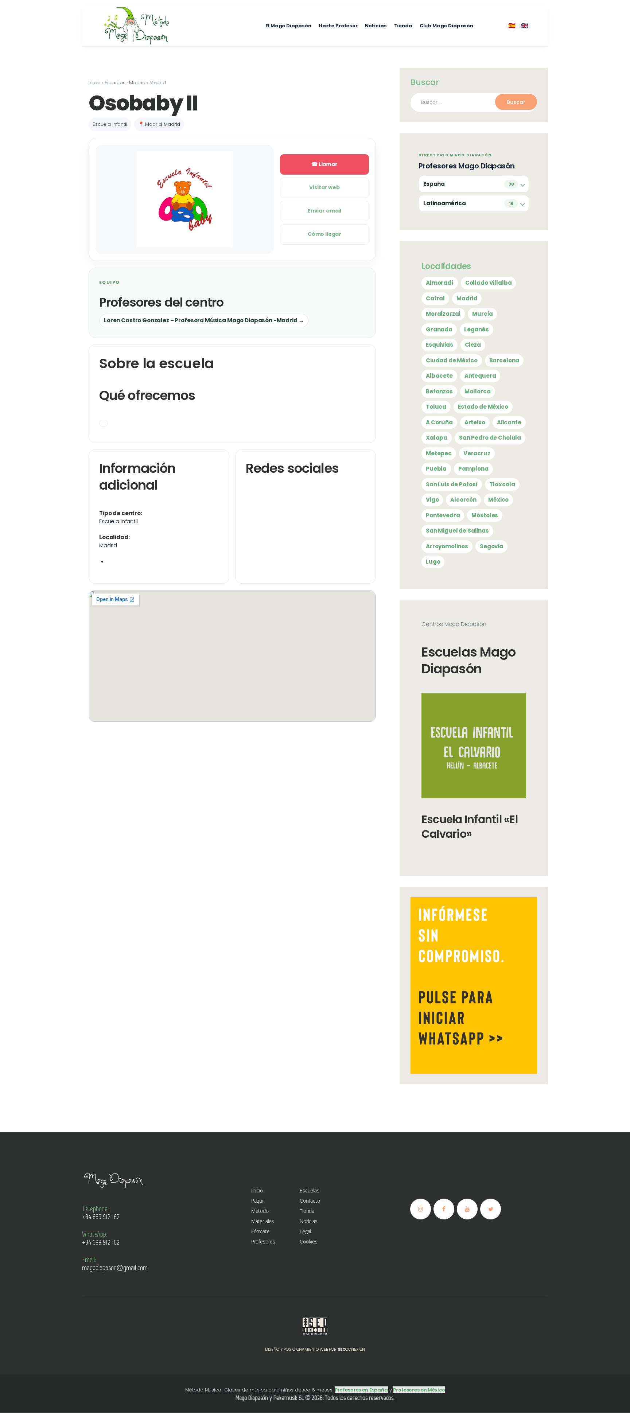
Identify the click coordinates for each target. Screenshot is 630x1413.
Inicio (257, 1190)
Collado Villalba (488, 283)
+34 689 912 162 (101, 1216)
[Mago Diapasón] (136, 26)
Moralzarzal (443, 314)
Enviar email (324, 210)
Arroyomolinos (447, 546)
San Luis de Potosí (452, 484)
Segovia (491, 546)
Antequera (480, 375)
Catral (435, 298)
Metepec (439, 453)
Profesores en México (419, 1389)
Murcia (482, 314)
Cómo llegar (324, 234)
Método (260, 1210)
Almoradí (440, 283)
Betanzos (439, 391)
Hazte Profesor (338, 25)
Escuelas (309, 1190)
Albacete (439, 375)
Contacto (310, 1200)
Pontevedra (443, 515)
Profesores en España (361, 1389)
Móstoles (484, 515)
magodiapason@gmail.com (115, 1268)
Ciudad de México (452, 360)
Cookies (309, 1241)
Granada (439, 329)
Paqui (257, 1200)
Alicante (509, 422)
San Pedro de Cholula (490, 437)
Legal (305, 1231)
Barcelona (504, 360)
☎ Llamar (324, 164)
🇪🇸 (512, 26)
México (498, 499)
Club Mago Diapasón (446, 25)
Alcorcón (463, 499)
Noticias (376, 25)
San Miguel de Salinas (457, 530)
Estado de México (483, 406)
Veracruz (476, 453)
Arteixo (474, 422)
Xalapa (436, 437)
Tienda (403, 25)
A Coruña (439, 422)
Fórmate (260, 1231)
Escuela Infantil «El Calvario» (469, 826)
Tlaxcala (502, 484)
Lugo (433, 561)
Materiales (263, 1221)
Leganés (476, 329)
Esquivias (439, 345)
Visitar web (324, 187)
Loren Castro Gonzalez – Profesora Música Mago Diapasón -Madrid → (204, 320)
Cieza (473, 345)
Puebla (436, 468)
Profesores (263, 1241)
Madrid (466, 298)
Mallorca (477, 391)
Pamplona (473, 468)
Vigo (432, 499)
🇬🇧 (524, 26)
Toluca (436, 406)
